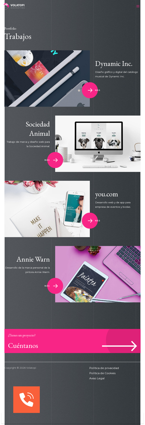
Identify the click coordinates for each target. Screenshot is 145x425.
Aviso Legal (97, 378)
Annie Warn (33, 259)
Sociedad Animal (38, 128)
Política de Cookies (102, 373)
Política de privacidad (104, 368)
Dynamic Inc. (113, 63)
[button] (72, 418)
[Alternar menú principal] (138, 6)
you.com (106, 193)
